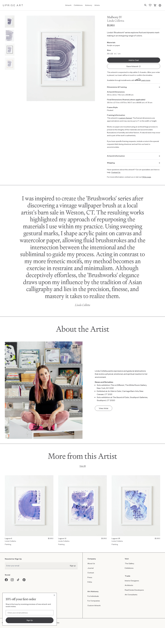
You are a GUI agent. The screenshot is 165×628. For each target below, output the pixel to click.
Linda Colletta (115, 20)
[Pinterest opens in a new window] (24, 579)
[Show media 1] (9, 21)
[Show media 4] (9, 64)
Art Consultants (131, 594)
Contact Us (115, 172)
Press (89, 577)
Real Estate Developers (134, 590)
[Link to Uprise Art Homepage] (12, 5)
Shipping (111, 163)
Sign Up (30, 620)
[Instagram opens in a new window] (12, 579)
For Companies (93, 601)
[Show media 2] (9, 36)
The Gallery (129, 563)
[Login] (160, 5)
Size (109, 50)
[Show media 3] (9, 50)
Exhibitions (129, 568)
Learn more (145, 80)
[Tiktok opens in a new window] (18, 579)
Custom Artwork (94, 605)
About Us (91, 563)
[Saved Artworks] (150, 5)
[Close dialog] (54, 595)
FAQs (89, 582)
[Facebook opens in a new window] (6, 579)
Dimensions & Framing (117, 87)
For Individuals (93, 596)
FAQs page (146, 177)
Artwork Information (116, 156)
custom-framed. (125, 118)
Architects (129, 585)
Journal (90, 568)
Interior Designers (132, 580)
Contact (90, 572)
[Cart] (155, 5)
